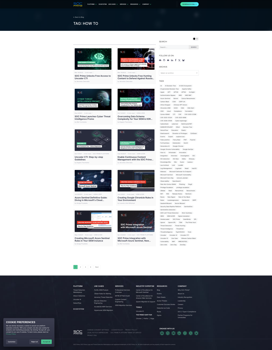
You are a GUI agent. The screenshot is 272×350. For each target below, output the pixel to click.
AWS (180, 95)
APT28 (176, 92)
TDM (180, 222)
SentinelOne (188, 206)
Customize (11, 342)
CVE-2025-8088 (180, 117)
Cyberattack (164, 124)
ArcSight (192, 92)
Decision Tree (187, 127)
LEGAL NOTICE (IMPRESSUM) (97, 332)
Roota (162, 197)
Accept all (46, 342)
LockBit (180, 165)
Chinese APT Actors (180, 105)
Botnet (176, 98)
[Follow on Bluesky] (196, 333)
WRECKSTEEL (182, 241)
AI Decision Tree (170, 86)
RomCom (188, 194)
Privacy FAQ (92, 335)
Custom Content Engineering (120, 301)
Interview (174, 156)
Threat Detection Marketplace (79, 291)
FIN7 (185, 140)
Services (123, 4)
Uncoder (163, 235)
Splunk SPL (172, 222)
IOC (194, 156)
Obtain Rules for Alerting (102, 293)
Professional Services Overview (122, 291)
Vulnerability (164, 241)
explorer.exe (180, 136)
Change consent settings (98, 330)
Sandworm (185, 200)
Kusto (182, 162)
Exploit (170, 136)
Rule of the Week (184, 197)
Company (145, 4)
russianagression (173, 200)
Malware (163, 171)
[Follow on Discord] (160, 60)
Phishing (182, 184)
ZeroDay (183, 245)
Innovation (182, 152)
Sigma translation (184, 216)
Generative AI (164, 146)
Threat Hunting (180, 225)
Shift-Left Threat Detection (169, 213)
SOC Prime (176, 219)
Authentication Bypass (167, 95)
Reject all (34, 342)
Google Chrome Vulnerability (169, 149)
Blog (158, 290)
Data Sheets (161, 297)
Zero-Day (173, 245)
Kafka (184, 159)
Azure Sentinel (165, 98)
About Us (181, 293)
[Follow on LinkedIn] (172, 60)
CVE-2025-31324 (166, 117)
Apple (162, 92)
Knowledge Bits (165, 162)
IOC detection (165, 159)
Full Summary (164, 143)
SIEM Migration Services (123, 305)
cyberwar (175, 124)
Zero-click (163, 245)
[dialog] (28, 332)
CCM (174, 101)
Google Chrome (178, 146)
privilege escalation (182, 187)
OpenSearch (176, 181)
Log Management (166, 168)
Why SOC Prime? (184, 290)
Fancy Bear (176, 140)
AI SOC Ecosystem (185, 86)
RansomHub (179, 190)
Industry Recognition (185, 297)
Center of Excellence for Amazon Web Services (144, 297)
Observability (164, 181)
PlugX (190, 184)
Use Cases (112, 4)
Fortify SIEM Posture (101, 290)
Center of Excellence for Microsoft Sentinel (144, 291)
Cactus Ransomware (188, 98)
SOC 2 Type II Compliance (187, 311)
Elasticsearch (164, 133)
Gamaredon (176, 143)
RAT (161, 194)
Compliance (178, 111)
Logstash (178, 168)
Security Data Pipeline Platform (170, 206)
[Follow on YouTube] (168, 60)
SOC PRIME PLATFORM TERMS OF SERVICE (125, 332)
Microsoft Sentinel (166, 175)
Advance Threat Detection (103, 297)
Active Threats (162, 301)
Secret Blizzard (180, 203)
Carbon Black (164, 101)
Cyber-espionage (181, 121)
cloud (169, 111)
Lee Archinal (164, 165)
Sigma (159, 315)
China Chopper (165, 105)
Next (97, 267)
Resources (134, 4)
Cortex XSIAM (165, 114)
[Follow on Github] (164, 60)
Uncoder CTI (184, 235)
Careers (180, 304)
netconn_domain (182, 178)
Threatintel (179, 229)
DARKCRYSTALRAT (166, 127)
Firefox (146, 318)
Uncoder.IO (140, 311)
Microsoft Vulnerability (183, 175)
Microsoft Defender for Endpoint (180, 171)
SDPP (194, 200)
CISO (162, 111)
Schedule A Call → (189, 4)
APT (169, 92)
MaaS (186, 168)
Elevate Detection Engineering (100, 302)
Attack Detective (79, 296)
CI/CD (176, 108)
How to (162, 152)
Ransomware (191, 190)
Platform (90, 4)
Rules (162, 200)
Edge (152, 318)
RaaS (170, 190)
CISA (182, 108)
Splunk (162, 222)
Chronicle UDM (165, 108)
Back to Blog (79, 17)
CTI (174, 114)
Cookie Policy (117, 330)
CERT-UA (182, 101)
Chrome (138, 318)
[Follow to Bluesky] (183, 60)
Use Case (174, 238)
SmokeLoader (164, 219)
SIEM (162, 216)
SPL (195, 219)
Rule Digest (171, 197)
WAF (173, 241)
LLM (173, 165)
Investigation (185, 156)
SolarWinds (187, 219)
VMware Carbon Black (188, 238)
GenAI (186, 143)
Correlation (188, 111)
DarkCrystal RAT (186, 124)
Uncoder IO (164, 238)
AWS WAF (188, 95)
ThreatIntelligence (166, 232)
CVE (179, 114)
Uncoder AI (173, 235)
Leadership (182, 301)
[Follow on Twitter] (179, 60)
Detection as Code (163, 308)
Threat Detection (166, 225)
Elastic (183, 130)
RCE (167, 194)
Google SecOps (188, 149)
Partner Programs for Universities (185, 316)
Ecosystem (103, 4)
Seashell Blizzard (165, 203)
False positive (165, 140)
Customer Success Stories (166, 304)
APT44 (183, 92)
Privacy (180, 308)
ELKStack (194, 133)
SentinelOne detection (167, 210)
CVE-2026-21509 (166, 121)
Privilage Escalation (166, 187)
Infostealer (172, 152)
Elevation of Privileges (180, 133)
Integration (164, 156)
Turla (189, 232)
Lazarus (190, 162)
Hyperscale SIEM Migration (103, 310)
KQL (175, 162)
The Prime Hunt (191, 222)
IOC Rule (176, 159)
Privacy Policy (11, 334)
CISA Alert (190, 108)
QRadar (162, 190)
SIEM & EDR (171, 216)
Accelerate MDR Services (103, 307)
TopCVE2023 (180, 232)
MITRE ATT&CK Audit (122, 296)
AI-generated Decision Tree (169, 89)
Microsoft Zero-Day (166, 178)
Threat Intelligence (166, 229)
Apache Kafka (186, 89)
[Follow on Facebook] (175, 60)
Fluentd (192, 140)
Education (174, 130)
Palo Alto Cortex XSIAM (168, 184)
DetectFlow (164, 130)
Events (162, 136)
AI (161, 86)
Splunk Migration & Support (145, 302)
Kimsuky (191, 159)
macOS (194, 168)
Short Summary (187, 213)
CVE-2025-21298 (190, 114)
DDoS (178, 127)
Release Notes (177, 194)
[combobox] (179, 73)
